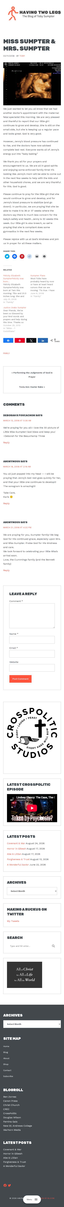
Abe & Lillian (14, 854)
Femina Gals (10, 1121)
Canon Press (10, 1100)
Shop (5, 1064)
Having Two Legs (33, 13)
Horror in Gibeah (16, 848)
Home (6, 1046)
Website (13, 662)
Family (6, 353)
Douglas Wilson (12, 1117)
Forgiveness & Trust (18, 859)
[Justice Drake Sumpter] (17, 319)
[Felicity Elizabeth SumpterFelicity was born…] (17, 289)
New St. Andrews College (17, 1125)
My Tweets (13, 921)
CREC (6, 1109)
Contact (7, 1070)
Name (13, 633)
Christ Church (11, 1105)
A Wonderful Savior (18, 864)
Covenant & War (16, 843)
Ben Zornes (9, 1096)
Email (13, 648)
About (6, 1058)
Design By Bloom (45, 1198)
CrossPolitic (10, 1113)
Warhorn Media (12, 1129)
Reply (6, 442)
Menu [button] (29, 1199)
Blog (5, 1052)
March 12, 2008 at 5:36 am (17, 420)
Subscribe (8, 1076)
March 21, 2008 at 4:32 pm (17, 527)
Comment (16, 601)
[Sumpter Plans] (44, 286)
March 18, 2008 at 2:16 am (17, 467)
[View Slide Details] (32, 733)
